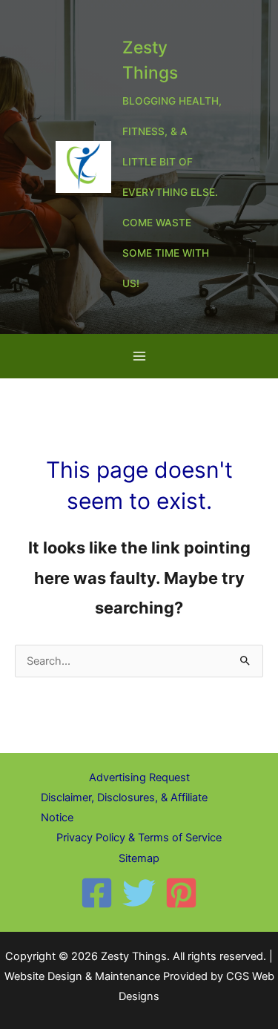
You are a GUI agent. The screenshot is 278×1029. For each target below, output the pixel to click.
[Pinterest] (181, 893)
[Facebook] (96, 893)
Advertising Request (139, 777)
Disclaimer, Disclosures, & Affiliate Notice (124, 807)
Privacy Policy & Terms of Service (139, 837)
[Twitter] (139, 893)
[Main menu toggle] (139, 356)
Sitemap (139, 858)
